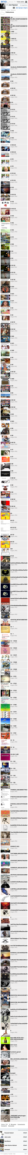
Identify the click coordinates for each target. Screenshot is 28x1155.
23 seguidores (23, 5)
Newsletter (10, 1153)
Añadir (25, 1132)
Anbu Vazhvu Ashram (11, 1145)
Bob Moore (8, 1141)
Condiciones (5, 1153)
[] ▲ (26, 1153)
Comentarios (21, 1124)
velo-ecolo (8, 1137)
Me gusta (13, 1124)
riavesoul (7, 1149)
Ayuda (14, 1153)
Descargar (11, 1126)
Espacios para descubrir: (23, 1130)
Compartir (4, 1126)
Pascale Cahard (9, 1133)
